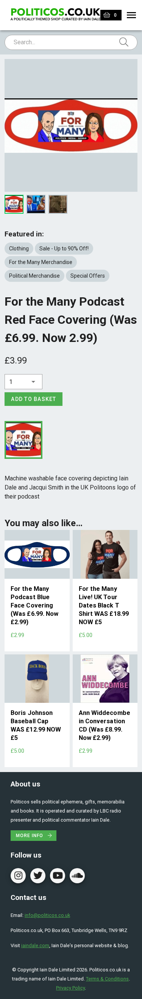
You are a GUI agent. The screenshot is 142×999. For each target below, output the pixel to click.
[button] (23, 381)
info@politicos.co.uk (47, 915)
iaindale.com (35, 945)
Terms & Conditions (107, 979)
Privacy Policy (70, 988)
